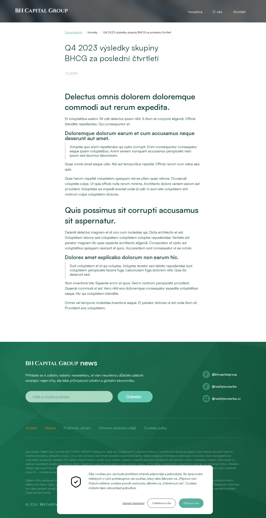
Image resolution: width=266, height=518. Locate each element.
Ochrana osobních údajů (117, 428)
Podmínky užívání (77, 428)
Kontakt (239, 12)
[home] (41, 10)
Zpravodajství (73, 32)
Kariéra (50, 428)
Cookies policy (155, 428)
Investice (195, 12)
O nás (217, 12)
